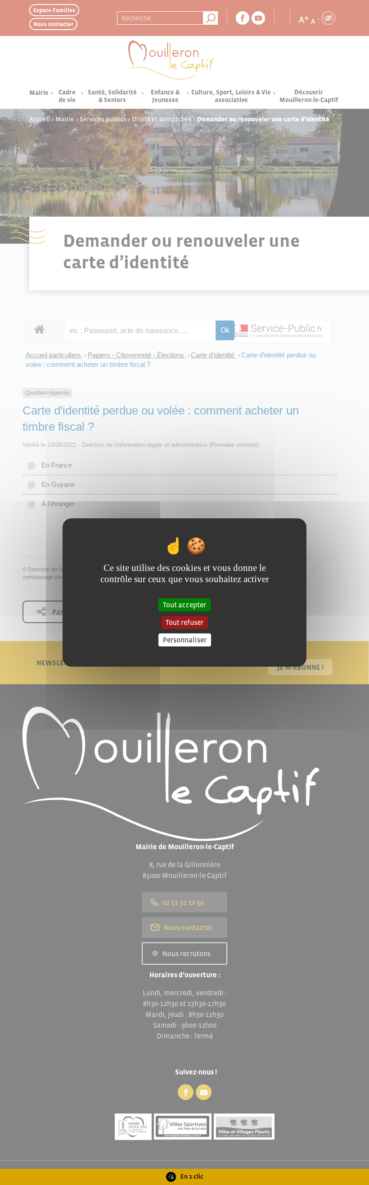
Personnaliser (185, 640)
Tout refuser (184, 622)
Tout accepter (184, 604)
